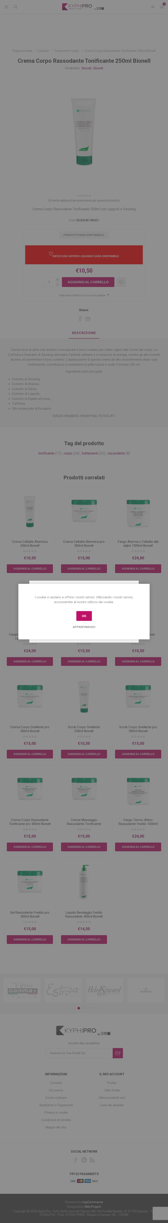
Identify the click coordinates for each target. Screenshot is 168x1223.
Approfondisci (84, 626)
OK (84, 616)
